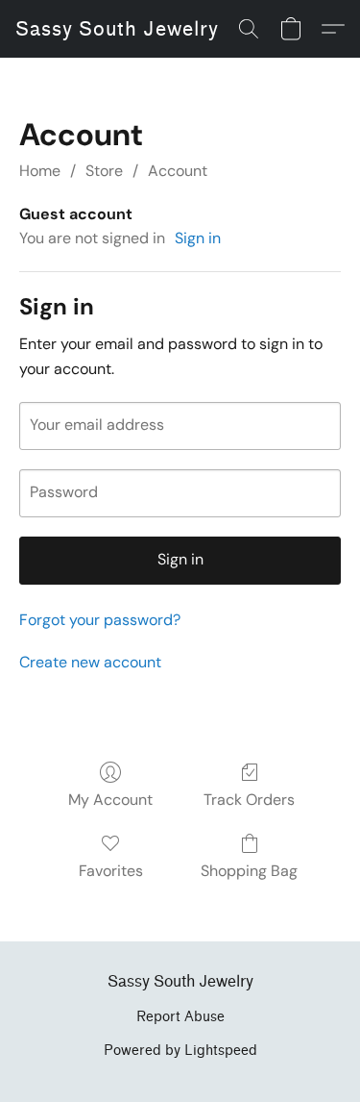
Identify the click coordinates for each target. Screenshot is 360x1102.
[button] (117, 29)
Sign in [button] (198, 238)
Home (39, 171)
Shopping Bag (249, 871)
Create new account (90, 662)
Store (104, 171)
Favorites (111, 871)
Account (177, 171)
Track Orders (249, 799)
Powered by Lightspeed (180, 1050)
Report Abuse (180, 1017)
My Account (110, 799)
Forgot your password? (99, 620)
